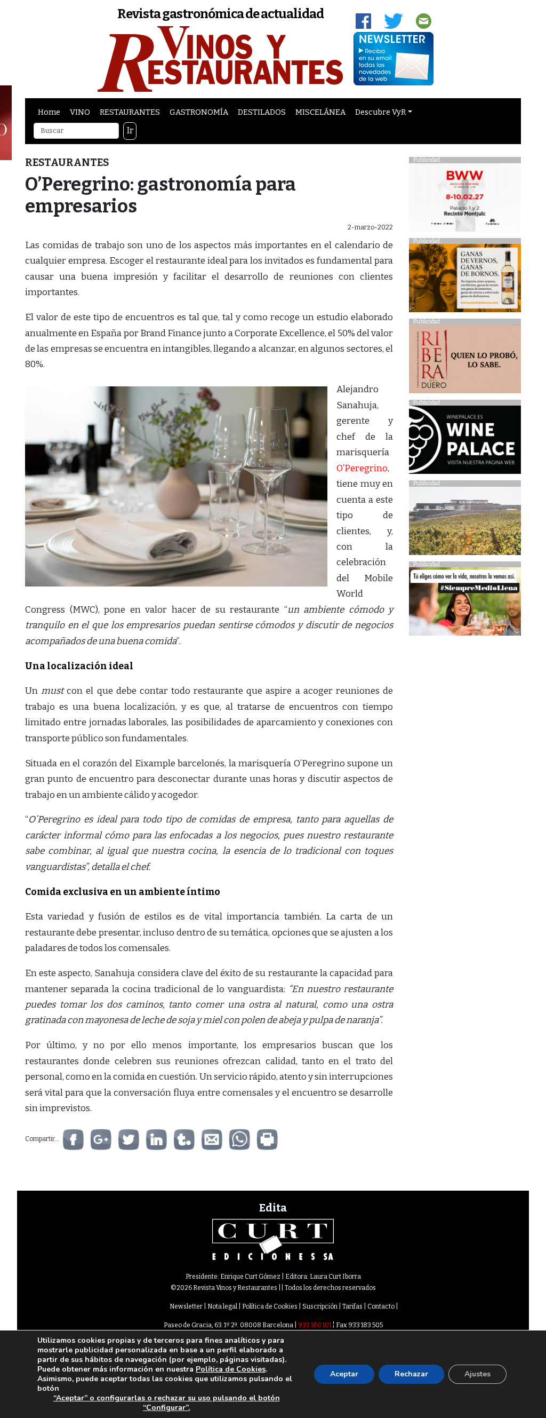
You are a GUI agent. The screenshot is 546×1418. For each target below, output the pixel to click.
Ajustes (477, 1374)
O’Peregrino (362, 468)
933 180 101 (314, 1325)
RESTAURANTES (130, 112)
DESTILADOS (262, 112)
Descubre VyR (380, 112)
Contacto (381, 1306)
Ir (130, 130)
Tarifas (352, 1306)
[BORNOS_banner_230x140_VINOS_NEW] (465, 281)
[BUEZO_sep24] (465, 523)
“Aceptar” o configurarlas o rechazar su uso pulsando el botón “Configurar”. (166, 1403)
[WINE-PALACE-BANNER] (465, 442)
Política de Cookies (270, 1306)
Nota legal (222, 1306)
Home (49, 112)
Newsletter (186, 1306)
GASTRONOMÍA (199, 112)
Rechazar (411, 1374)
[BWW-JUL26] (465, 199)
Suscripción (320, 1306)
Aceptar (344, 1374)
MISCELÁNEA (320, 112)
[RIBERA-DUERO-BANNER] (465, 361)
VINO (80, 112)
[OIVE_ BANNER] (465, 604)
